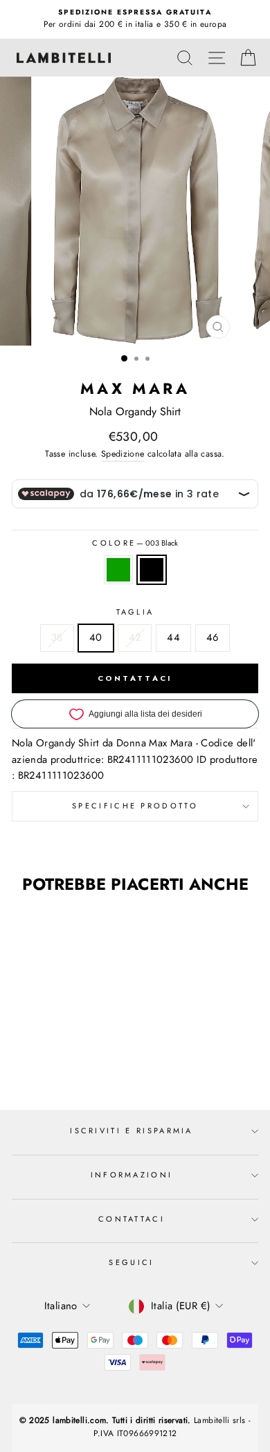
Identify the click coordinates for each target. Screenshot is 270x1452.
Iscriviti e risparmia (131, 1130)
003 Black (151, 570)
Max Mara (135, 388)
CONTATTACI (135, 678)
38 (57, 637)
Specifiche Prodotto (135, 805)
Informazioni (132, 1174)
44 (173, 637)
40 (95, 637)
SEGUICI (131, 1262)
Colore (134, 542)
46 (212, 637)
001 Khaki (118, 570)
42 (135, 637)
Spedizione (123, 454)
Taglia (135, 611)
